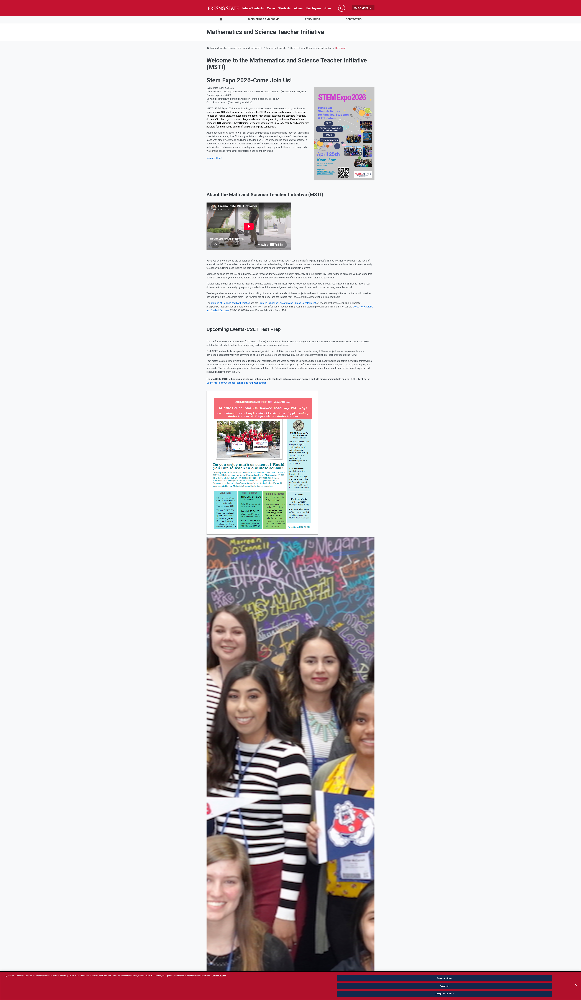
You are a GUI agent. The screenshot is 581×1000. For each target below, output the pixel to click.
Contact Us (354, 19)
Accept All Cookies (444, 994)
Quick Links (361, 7)
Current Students (279, 8)
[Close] (576, 985)
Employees (313, 8)
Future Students (253, 8)
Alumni (298, 8)
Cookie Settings (444, 978)
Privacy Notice (219, 976)
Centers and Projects (276, 48)
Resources (312, 19)
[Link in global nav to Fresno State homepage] (224, 8)
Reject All (444, 986)
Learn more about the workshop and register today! (236, 382)
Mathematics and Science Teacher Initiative (311, 48)
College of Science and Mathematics (230, 303)
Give (327, 8)
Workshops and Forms (263, 19)
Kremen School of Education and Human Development (236, 48)
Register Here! (215, 158)
